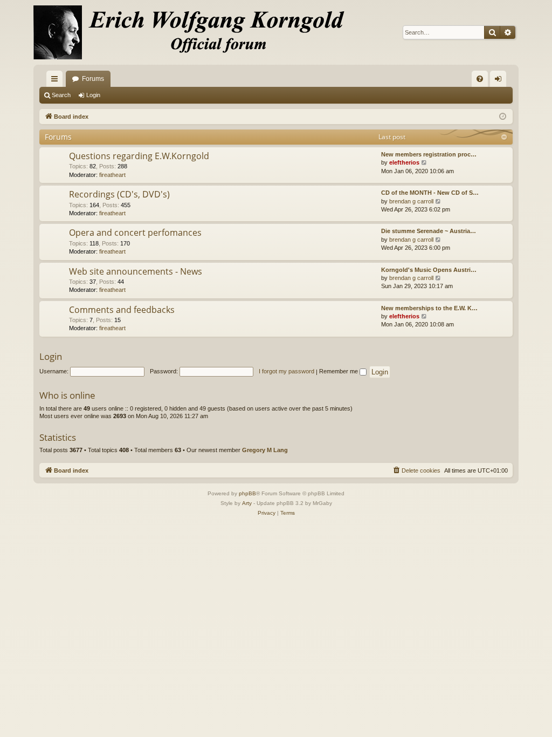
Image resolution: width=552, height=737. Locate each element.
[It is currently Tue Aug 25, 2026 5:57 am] (502, 117)
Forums (93, 79)
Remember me (339, 371)
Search (61, 95)
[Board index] (195, 32)
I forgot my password (286, 371)
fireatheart (112, 175)
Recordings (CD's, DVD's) (119, 194)
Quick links (57, 81)
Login (93, 95)
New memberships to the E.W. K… (429, 308)
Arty (247, 503)
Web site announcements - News (135, 271)
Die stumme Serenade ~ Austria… (428, 231)
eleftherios (404, 162)
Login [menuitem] (500, 81)
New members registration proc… (429, 154)
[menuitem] (480, 79)
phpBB (247, 493)
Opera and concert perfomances (135, 232)
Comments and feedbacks (122, 310)
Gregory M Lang (265, 450)
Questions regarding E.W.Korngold (139, 156)
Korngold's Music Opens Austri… (429, 270)
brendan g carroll (411, 201)
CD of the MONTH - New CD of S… (430, 192)
